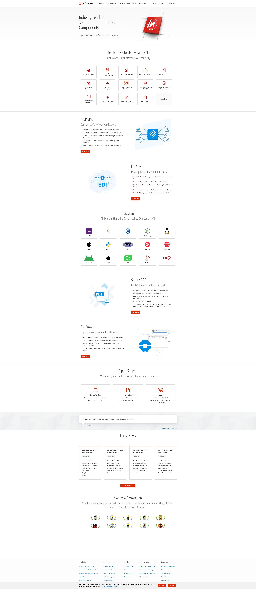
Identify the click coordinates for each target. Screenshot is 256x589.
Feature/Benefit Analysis (147, 573)
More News (128, 486)
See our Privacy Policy (110, 586)
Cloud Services (84, 577)
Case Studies (165, 577)
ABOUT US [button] (141, 3)
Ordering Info (128, 566)
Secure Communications (87, 566)
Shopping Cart (129, 573)
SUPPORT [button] (121, 3)
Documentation (109, 570)
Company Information (168, 566)
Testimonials (165, 573)
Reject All (162, 585)
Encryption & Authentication (88, 570)
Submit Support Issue (111, 577)
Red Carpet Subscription (147, 566)
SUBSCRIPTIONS (131, 3)
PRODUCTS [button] (101, 3)
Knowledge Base (109, 566)
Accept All (172, 585)
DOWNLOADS (112, 3)
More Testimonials (169, 428)
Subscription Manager (146, 570)
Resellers (127, 577)
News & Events (166, 580)
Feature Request (109, 580)
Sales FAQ (127, 570)
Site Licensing (143, 577)
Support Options (109, 573)
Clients (163, 570)
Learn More (85, 151)
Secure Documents (85, 580)
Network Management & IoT (88, 573)
